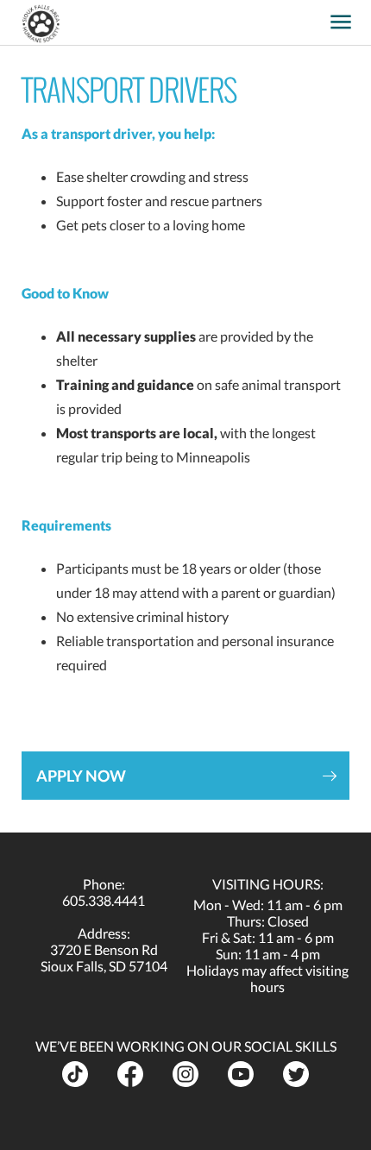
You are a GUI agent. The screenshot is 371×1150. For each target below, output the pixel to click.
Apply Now (81, 775)
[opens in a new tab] (314, 16)
